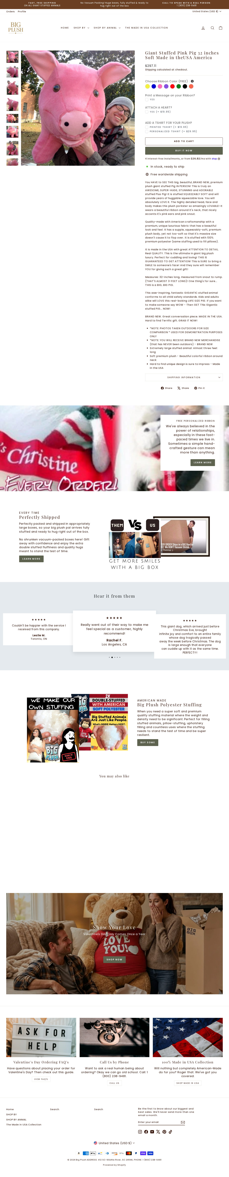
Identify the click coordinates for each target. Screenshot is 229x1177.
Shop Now (114, 959)
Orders (10, 11)
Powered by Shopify (114, 1164)
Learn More (203, 462)
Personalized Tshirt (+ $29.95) (173, 131)
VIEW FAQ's (41, 1079)
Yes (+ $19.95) (160, 111)
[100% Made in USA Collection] (188, 1037)
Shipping (150, 69)
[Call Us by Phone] (115, 1037)
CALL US (114, 1083)
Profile (22, 11)
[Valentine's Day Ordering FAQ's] (41, 1037)
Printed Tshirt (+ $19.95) (169, 127)
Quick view (32, 859)
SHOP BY (80, 27)
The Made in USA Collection (146, 27)
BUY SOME (148, 742)
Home (65, 27)
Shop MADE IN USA (188, 1083)
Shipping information (183, 377)
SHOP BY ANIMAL (106, 27)
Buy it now (184, 150)
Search (54, 1109)
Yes (152, 99)
